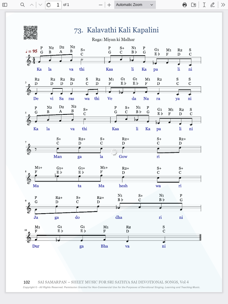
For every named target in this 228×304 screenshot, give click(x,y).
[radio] (204, 5)
